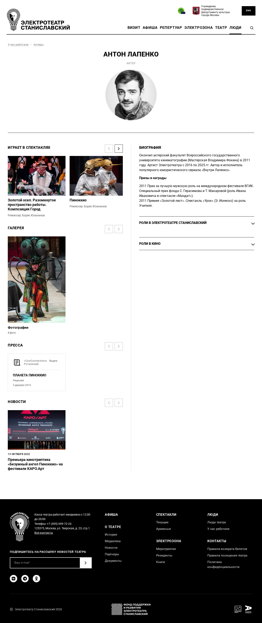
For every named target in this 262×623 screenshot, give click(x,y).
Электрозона (198, 28)
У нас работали (18, 44)
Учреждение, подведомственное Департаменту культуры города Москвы (215, 11)
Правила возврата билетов (227, 549)
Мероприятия (166, 549)
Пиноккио (78, 200)
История (111, 534)
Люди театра (216, 522)
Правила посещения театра (227, 555)
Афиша (150, 28)
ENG (248, 10)
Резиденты (164, 555)
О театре (113, 527)
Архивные (163, 529)
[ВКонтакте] (13, 578)
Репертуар (171, 28)
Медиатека (113, 541)
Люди (235, 28)
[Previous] (109, 148)
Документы (113, 561)
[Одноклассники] (36, 578)
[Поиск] (251, 28)
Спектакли (166, 515)
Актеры (39, 44)
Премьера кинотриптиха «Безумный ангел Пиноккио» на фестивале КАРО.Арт (35, 464)
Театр (221, 28)
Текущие (162, 522)
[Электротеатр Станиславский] (38, 19)
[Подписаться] (85, 563)
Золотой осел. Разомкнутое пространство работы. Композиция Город (32, 204)
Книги (160, 562)
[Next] (119, 148)
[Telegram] (25, 578)
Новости (111, 548)
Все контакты (43, 532)
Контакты (216, 541)
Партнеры (112, 554)
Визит (134, 28)
